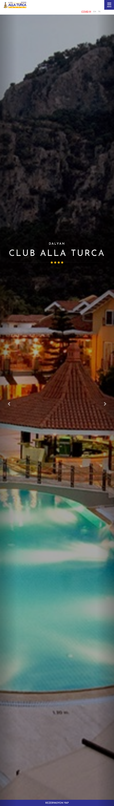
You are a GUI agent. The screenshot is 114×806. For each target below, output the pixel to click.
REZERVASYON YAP (57, 803)
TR (99, 12)
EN (94, 12)
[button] (8, 403)
